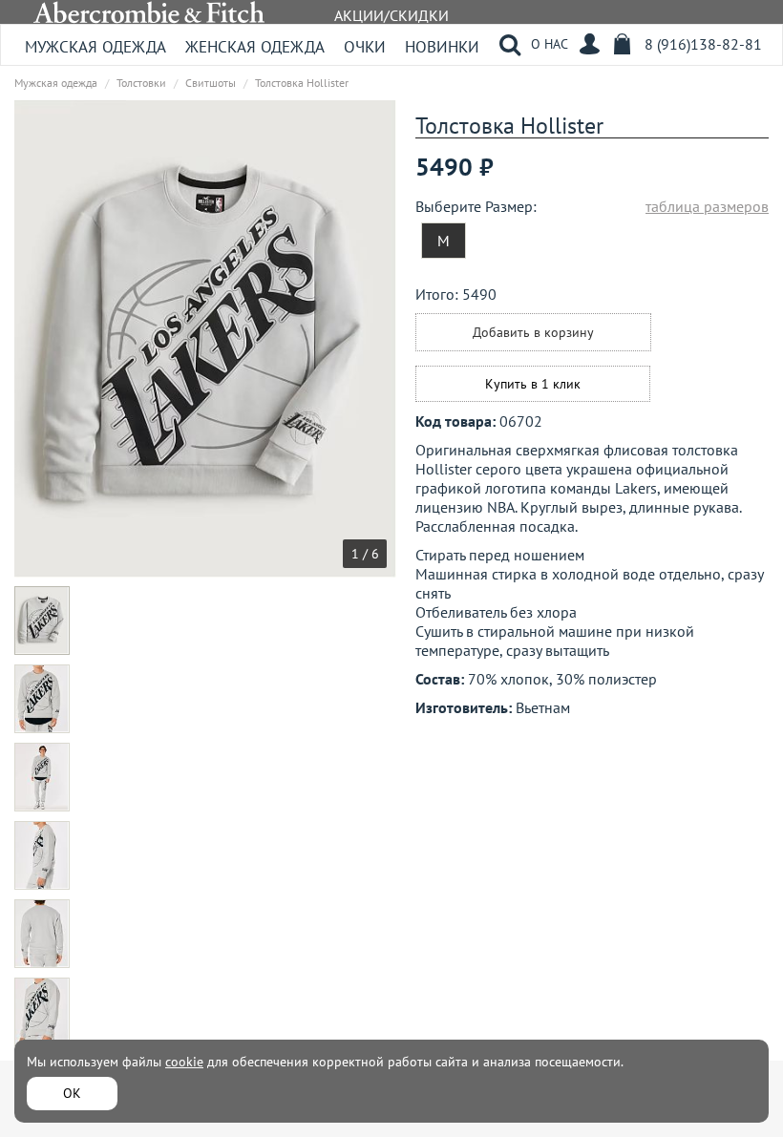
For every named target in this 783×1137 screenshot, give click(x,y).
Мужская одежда (95, 46)
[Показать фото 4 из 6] (42, 855)
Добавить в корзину (533, 332)
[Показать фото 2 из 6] (42, 698)
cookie (184, 1061)
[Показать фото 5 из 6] (42, 933)
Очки (365, 46)
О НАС (549, 44)
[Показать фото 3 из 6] (42, 777)
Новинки (442, 46)
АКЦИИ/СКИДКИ (391, 15)
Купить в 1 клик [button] (533, 383)
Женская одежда (255, 46)
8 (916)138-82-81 (703, 43)
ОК (72, 1093)
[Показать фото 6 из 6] (42, 1012)
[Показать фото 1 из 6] (42, 620)
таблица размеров (707, 206)
